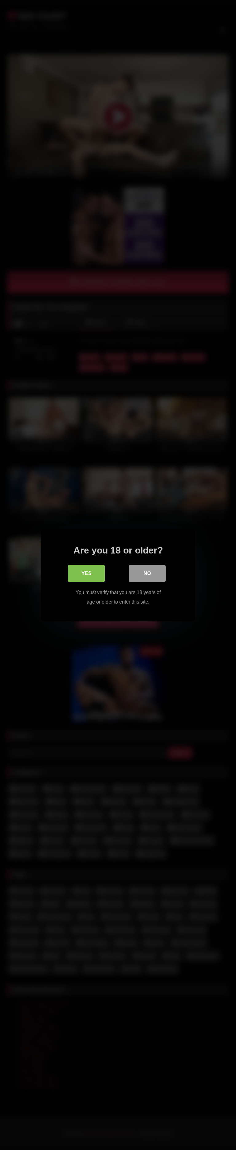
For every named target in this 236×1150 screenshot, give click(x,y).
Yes (86, 573)
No (147, 573)
